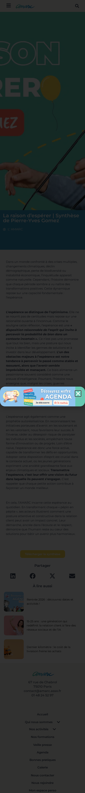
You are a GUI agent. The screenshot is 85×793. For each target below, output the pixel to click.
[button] (78, 393)
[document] (42, 396)
